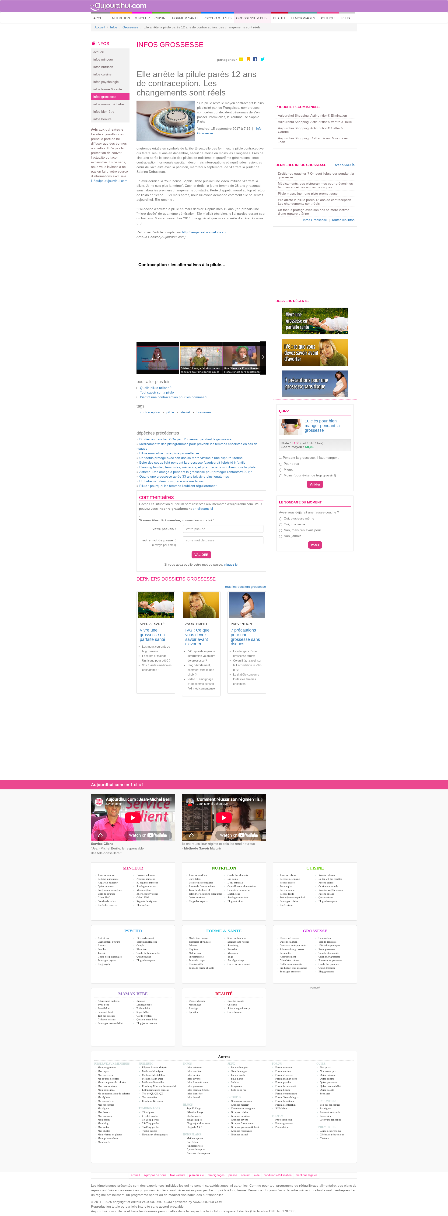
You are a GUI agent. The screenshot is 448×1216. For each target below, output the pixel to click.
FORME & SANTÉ (224, 931)
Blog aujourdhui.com (198, 1123)
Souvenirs (325, 1115)
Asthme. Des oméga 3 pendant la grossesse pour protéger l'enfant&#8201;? (195, 472)
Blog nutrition (235, 901)
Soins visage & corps (239, 1008)
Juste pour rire (238, 1089)
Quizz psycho (143, 956)
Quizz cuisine (325, 897)
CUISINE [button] (161, 18)
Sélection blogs (195, 1112)
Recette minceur (327, 875)
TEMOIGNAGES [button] (303, 18)
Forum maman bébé (286, 1078)
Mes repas (103, 1071)
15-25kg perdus (150, 1119)
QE (156, 1093)
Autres (224, 1056)
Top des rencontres (330, 1104)
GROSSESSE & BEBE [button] (252, 18)
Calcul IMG (142, 897)
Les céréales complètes (201, 882)
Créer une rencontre (330, 1119)
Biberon (140, 1000)
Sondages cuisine (289, 901)
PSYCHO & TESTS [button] (217, 18)
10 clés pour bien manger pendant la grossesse (322, 426)
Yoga (230, 956)
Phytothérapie (196, 956)
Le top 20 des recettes (330, 878)
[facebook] (255, 59)
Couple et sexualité (328, 952)
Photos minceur (283, 1119)
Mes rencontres (106, 1104)
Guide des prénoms (328, 964)
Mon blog (103, 1123)
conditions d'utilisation (278, 1175)
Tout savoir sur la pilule (157, 392)
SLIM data (281, 1108)
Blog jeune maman (146, 1023)
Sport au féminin (237, 938)
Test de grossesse (327, 941)
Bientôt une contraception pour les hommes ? (173, 397)
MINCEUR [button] (142, 18)
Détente (193, 945)
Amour (101, 945)
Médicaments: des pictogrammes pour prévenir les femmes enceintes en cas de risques (315, 185)
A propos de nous (155, 1175)
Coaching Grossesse (152, 1101)
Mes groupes (105, 1115)
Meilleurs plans (195, 1138)
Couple (140, 945)
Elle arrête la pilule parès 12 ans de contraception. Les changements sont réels (315, 201)
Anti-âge (193, 1008)
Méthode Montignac (153, 1071)
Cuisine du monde (328, 886)
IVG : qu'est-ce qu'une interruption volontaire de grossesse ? (201, 656)
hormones (203, 412)
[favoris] (248, 59)
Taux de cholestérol (199, 890)
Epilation (194, 1012)
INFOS (187, 1063)
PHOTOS (277, 1115)
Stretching (233, 945)
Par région (192, 1142)
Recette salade (325, 882)
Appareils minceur (108, 882)
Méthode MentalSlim (153, 1074)
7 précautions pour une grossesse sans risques (245, 637)
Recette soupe (287, 890)
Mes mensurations (107, 1086)
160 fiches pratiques (329, 945)
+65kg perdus (149, 1130)
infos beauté (102, 119)
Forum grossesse (284, 1074)
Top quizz (325, 1067)
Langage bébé (144, 1004)
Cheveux (232, 1004)
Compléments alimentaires (242, 886)
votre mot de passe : (159, 542)
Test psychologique (146, 941)
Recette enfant (326, 893)
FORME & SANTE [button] (185, 18)
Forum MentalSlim (285, 1104)
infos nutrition (103, 67)
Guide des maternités (291, 964)
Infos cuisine (193, 1074)
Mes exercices (105, 1074)
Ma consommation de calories (114, 1093)
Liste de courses (106, 893)
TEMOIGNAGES (149, 1108)
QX (161, 1093)
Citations (324, 1138)
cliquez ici (231, 564)
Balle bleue (237, 1078)
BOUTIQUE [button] (328, 18)
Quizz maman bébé (146, 1019)
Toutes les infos (343, 220)
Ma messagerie (106, 1101)
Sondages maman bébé (110, 1023)
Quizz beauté (235, 1012)
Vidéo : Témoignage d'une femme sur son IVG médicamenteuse (201, 684)
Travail (101, 952)
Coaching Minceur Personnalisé (159, 1086)
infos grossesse (104, 97)
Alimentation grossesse (292, 949)
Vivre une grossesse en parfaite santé (152, 635)
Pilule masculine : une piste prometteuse (169, 453)
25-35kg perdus (150, 1123)
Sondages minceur (146, 886)
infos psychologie (106, 82)
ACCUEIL (101, 18)
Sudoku (235, 1082)
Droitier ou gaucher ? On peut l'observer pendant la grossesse (185, 439)
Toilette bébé (143, 1008)
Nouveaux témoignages (155, 1134)
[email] (241, 59)
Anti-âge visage (236, 960)
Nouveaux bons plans (198, 1153)
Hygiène (193, 949)
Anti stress (103, 938)
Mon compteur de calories (112, 1082)
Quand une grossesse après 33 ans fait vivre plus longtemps (184, 476)
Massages (233, 952)
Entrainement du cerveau (155, 1089)
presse (232, 1175)
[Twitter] (262, 59)
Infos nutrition (194, 1071)
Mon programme (107, 1067)
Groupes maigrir (240, 1104)
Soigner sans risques (238, 941)
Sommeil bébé (105, 1012)
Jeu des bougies (239, 1067)
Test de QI (147, 1093)
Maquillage (195, 1004)
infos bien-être (104, 111)
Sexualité (232, 949)
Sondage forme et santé (201, 967)
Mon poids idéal (106, 1089)
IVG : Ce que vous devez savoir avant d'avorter (197, 637)
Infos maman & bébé (198, 1089)
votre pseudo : (164, 529)
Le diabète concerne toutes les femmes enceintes (246, 679)
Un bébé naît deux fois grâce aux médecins (171, 481)
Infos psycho (194, 1078)
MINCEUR (133, 868)
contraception (150, 412)
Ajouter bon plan (196, 1149)
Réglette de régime (146, 901)
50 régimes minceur (147, 882)
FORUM (277, 1063)
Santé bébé (103, 1008)
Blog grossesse (326, 971)
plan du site (196, 1175)
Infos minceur (194, 1067)
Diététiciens (234, 893)
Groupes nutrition (240, 1115)
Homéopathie (196, 964)
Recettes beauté (236, 1000)
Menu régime (143, 890)
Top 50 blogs (194, 1108)
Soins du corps (197, 960)
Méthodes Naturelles (153, 1082)
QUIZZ (321, 1063)
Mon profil (104, 1119)
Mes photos (104, 1130)
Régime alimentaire (108, 878)
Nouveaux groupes (241, 1101)
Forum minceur (283, 1067)
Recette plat (286, 886)
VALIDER (201, 555)
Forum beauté (282, 1089)
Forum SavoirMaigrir (286, 1097)
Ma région (103, 1108)
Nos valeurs (177, 1175)
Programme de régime (110, 890)
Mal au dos (195, 952)
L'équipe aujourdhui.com (109, 181)
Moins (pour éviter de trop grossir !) (310, 475)
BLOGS (188, 1104)
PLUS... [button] (347, 18)
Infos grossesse (195, 1086)
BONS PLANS (192, 1134)
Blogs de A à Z (194, 1127)
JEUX (231, 1063)
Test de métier (149, 1097)
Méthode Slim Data (152, 1078)
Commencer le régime (243, 1108)
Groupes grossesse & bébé (245, 1127)
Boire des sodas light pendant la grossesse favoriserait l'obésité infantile (192, 462)
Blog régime (143, 905)
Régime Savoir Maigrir (154, 1067)
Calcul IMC (104, 897)
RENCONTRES (326, 1101)
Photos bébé (281, 1127)
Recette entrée (287, 882)
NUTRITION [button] (121, 18)
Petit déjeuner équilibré (292, 897)
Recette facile (287, 893)
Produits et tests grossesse (293, 967)
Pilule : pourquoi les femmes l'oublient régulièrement (178, 486)
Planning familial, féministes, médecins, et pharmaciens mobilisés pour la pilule (197, 467)
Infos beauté (193, 1097)
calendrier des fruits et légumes (205, 893)
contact (245, 1175)
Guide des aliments (238, 875)
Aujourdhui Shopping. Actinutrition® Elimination (312, 115)
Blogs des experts (107, 905)
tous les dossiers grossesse (245, 586)
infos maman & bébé (108, 104)
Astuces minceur (107, 875)
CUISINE (315, 868)
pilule (170, 412)
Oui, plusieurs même (299, 518)
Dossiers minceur (145, 875)
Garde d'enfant (144, 1015)
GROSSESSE (315, 931)
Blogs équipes (194, 1119)
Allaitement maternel (109, 1000)
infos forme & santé (107, 89)
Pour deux (291, 463)
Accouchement (288, 956)
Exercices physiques (147, 893)
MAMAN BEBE (133, 994)
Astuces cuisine (288, 875)
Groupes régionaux (241, 1130)
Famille (102, 949)
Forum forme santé (285, 1086)
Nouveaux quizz (329, 1071)
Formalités (285, 952)
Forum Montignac (285, 1101)
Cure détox (195, 878)
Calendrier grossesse (329, 956)
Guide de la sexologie (148, 952)
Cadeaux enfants (107, 1019)
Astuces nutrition (198, 875)
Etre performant (145, 938)
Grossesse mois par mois (293, 945)
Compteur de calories (239, 890)
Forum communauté (286, 1093)
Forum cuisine (283, 1071)
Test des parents (106, 1015)
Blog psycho (104, 964)
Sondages (325, 1093)
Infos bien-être (195, 1093)
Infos (113, 27)
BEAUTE (279, 18)
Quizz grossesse (326, 967)
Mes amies (103, 1127)
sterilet (185, 412)
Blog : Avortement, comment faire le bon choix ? (201, 670)
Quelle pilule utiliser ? (156, 388)
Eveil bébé (103, 1004)
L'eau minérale (235, 882)
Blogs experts (194, 1115)
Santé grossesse (326, 949)
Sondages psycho (107, 960)
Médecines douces (198, 938)
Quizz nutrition (197, 897)
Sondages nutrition (238, 897)
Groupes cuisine (239, 1112)
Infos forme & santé (197, 1082)
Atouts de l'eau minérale (202, 886)
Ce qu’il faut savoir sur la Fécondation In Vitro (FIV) (247, 665)
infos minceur (103, 59)
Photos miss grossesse (330, 960)
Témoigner (148, 1112)
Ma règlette (104, 1097)
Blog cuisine (286, 905)
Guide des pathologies (110, 956)
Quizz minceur (106, 886)
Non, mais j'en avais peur (302, 530)
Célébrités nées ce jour (332, 1134)
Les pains (233, 878)
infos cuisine (102, 74)
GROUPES (234, 1097)
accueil (98, 52)
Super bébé (142, 1012)
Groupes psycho (239, 1119)
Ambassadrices (195, 1145)
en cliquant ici (203, 508)
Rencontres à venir (330, 1112)
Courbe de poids (107, 901)
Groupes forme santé (242, 1123)
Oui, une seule (294, 524)
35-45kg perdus (150, 1127)
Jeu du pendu (238, 1074)
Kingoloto (236, 1086)
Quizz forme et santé (239, 964)
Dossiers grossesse (289, 938)
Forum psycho (283, 1082)
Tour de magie (239, 1071)
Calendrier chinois (289, 960)
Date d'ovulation (289, 941)
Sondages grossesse (290, 971)
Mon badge (104, 1142)
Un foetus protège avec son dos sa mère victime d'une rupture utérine (191, 458)
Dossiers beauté (197, 1000)
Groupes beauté (239, 1134)
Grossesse (130, 27)
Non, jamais (292, 536)
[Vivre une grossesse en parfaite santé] (315, 321)
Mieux (288, 469)
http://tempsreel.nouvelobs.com (205, 232)
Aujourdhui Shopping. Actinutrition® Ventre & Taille (315, 122)
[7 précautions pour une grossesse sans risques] (315, 383)
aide (257, 1175)
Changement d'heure (109, 941)
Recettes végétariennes (330, 890)
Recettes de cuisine (290, 878)
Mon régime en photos (110, 1134)
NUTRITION (224, 868)
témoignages (216, 1175)
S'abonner (343, 165)
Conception (324, 938)
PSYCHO (133, 931)
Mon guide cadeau (108, 1138)
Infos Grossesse (315, 220)
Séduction (141, 949)
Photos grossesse (284, 1123)
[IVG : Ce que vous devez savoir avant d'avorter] (315, 352)
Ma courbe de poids (108, 1078)
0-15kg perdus (150, 1115)
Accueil (99, 27)
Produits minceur (145, 878)
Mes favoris (104, 1112)
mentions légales (306, 1175)
